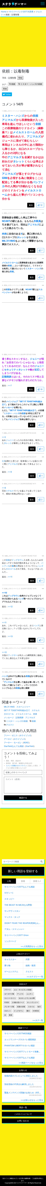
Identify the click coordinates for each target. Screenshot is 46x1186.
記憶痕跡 (6, 376)
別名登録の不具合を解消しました (19, 1084)
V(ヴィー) (8, 893)
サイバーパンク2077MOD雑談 (17, 1033)
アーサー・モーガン (13, 742)
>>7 (10, 385)
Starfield (30, 746)
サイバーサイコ (10, 998)
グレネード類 (9, 1007)
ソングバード (10, 941)
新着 (23, 881)
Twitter (8, 94)
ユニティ (29, 994)
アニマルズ (9, 119)
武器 (28, 959)
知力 (39, 1007)
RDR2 (26, 742)
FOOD (6, 1002)
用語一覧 (23, 1107)
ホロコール (11, 569)
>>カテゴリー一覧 (35, 976)
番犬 (28, 1011)
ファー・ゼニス (11, 735)
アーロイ (8, 739)
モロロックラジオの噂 (27, 998)
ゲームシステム (11, 971)
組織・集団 (30, 965)
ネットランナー (32, 1002)
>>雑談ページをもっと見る (31, 1062)
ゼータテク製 (9, 994)
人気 (9, 881)
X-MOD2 (36, 1011)
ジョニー (34, 358)
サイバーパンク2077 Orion (16, 935)
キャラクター (10, 959)
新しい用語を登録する (23, 871)
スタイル (31, 1007)
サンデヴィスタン (12, 911)
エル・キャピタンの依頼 (22, 990)
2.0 (3, 461)
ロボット (7, 1011)
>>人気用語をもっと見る (32, 946)
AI (5, 1015)
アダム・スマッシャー (14, 929)
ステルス (10, 491)
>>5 (4, 437)
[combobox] (23, 861)
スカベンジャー (23, 706)
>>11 (10, 577)
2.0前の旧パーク (18, 1002)
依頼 (13, 84)
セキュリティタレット (16, 369)
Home (4, 11)
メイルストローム (24, 132)
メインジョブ (12, 401)
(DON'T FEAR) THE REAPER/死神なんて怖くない (23, 923)
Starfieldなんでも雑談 (14, 746)
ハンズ (40, 566)
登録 (20, 77)
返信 (31, 205)
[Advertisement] (23, 42)
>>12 (10, 606)
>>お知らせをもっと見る (32, 1100)
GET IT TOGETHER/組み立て (23, 410)
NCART (6, 221)
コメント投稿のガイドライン (16, 766)
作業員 (37, 221)
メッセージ (9, 407)
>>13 (10, 636)
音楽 (10, 1015)
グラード (7, 990)
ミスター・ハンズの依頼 (31, 84)
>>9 (10, 472)
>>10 (4, 592)
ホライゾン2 (25, 735)
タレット (18, 161)
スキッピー (9, 899)
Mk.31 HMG (8, 240)
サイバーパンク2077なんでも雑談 (19, 887)
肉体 (4, 233)
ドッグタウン (18, 560)
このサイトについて (23, 1114)
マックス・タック (12, 917)
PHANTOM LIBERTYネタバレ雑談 (19, 1045)
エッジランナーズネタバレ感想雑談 (20, 1039)
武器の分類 (21, 1007)
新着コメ (37, 881)
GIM (4, 178)
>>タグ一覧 (38, 1020)
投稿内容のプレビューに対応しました (21, 1076)
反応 (37, 369)
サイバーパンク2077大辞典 (21, 11)
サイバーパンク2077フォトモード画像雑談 (23, 1051)
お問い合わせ (23, 1121)
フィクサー (13, 655)
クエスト (10, 724)
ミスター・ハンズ (13, 115)
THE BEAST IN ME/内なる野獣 (18, 905)
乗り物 (7, 965)
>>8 (4, 488)
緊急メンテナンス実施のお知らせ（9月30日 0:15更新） (23, 1092)
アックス (20, 994)
